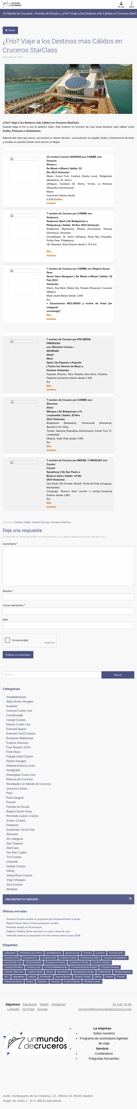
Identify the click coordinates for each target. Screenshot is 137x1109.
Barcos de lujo (72, 953)
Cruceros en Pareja (78, 962)
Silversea (12, 834)
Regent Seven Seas (19, 811)
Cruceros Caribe (22, 522)
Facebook (30, 1004)
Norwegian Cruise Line (20, 774)
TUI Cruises (13, 857)
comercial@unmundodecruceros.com (104, 1009)
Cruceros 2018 (49, 958)
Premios (121, 976)
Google (42, 1009)
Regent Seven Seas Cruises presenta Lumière (32, 923)
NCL (6, 976)
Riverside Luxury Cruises (22, 815)
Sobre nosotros (104, 1033)
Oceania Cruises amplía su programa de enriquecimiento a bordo (43, 919)
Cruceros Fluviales (13, 967)
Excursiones (63, 972)
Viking (10, 870)
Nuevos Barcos (62, 976)
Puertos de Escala (17, 806)
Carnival (87, 953)
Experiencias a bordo (83, 972)
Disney (49, 972)
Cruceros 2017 (30, 958)
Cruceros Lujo (33, 967)
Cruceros (100, 953)
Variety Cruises (16, 866)
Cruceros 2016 (11, 958)
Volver (11, 30)
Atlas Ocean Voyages (20, 701)
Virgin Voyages (16, 879)
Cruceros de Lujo (40, 522)
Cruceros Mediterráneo (56, 967)
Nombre (8, 591)
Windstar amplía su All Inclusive (24, 927)
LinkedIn (13, 1009)
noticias (32, 976)
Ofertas (98, 976)
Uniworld (12, 861)
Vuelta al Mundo (72, 981)
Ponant (10, 802)
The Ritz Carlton (16, 852)
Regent (29, 981)
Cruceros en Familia (55, 962)
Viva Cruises (14, 884)
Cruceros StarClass (61, 522)
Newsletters (18, 976)
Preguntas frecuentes (104, 1058)
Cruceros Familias (101, 962)
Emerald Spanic (16, 729)
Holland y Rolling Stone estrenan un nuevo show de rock (38, 931)
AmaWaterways (16, 697)
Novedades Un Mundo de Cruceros (28, 783)
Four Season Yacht (18, 747)
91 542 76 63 (122, 1004)
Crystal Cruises (16, 719)
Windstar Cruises (92, 981)
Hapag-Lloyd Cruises (19, 756)
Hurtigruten (13, 770)
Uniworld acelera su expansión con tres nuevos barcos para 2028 (43, 935)
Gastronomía (104, 972)
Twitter (44, 1004)
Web (5, 619)
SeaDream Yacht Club (20, 829)
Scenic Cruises (16, 820)
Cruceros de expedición (115, 958)
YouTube (28, 1009)
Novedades (45, 976)
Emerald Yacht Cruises (20, 733)
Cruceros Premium (110, 967)
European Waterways (19, 738)
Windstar (11, 889)
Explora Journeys (17, 742)
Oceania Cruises (16, 788)
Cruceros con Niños (90, 958)
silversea (55, 981)
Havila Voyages (16, 761)
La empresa (102, 1028)
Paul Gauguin (15, 797)
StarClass (12, 847)
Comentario (10, 543)
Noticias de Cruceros (19, 779)
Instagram (59, 1004)
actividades (10, 953)
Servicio (102, 1048)
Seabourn (12, 825)
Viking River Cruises (19, 875)
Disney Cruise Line (18, 724)
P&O (9, 793)
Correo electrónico (14, 605)
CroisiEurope (14, 715)
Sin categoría (14, 838)
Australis (11, 706)
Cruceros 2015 (116, 953)
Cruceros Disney (33, 962)
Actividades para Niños (31, 953)
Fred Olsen (13, 751)
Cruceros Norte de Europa (84, 967)
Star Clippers (14, 843)
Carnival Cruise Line (19, 710)
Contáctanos (104, 1053)
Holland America (123, 972)
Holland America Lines (20, 765)
